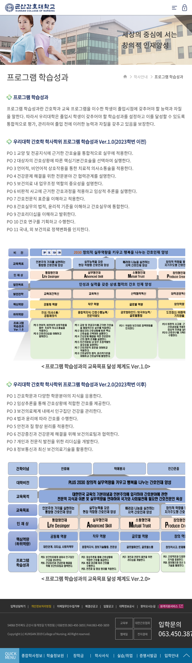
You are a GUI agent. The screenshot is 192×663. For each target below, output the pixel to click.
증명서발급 (148, 656)
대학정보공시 (127, 606)
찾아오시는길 (148, 606)
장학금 (78, 656)
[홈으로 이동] (125, 77)
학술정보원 (55, 656)
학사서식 (102, 656)
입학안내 (171, 656)
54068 (11, 625)
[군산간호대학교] (27, 9)
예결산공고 (91, 606)
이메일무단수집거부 (68, 606)
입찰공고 (109, 606)
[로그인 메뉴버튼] (187, 9)
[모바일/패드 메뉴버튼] (174, 8)
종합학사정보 (32, 656)
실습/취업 (125, 656)
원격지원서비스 (169, 606)
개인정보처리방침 (41, 606)
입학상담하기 (18, 606)
